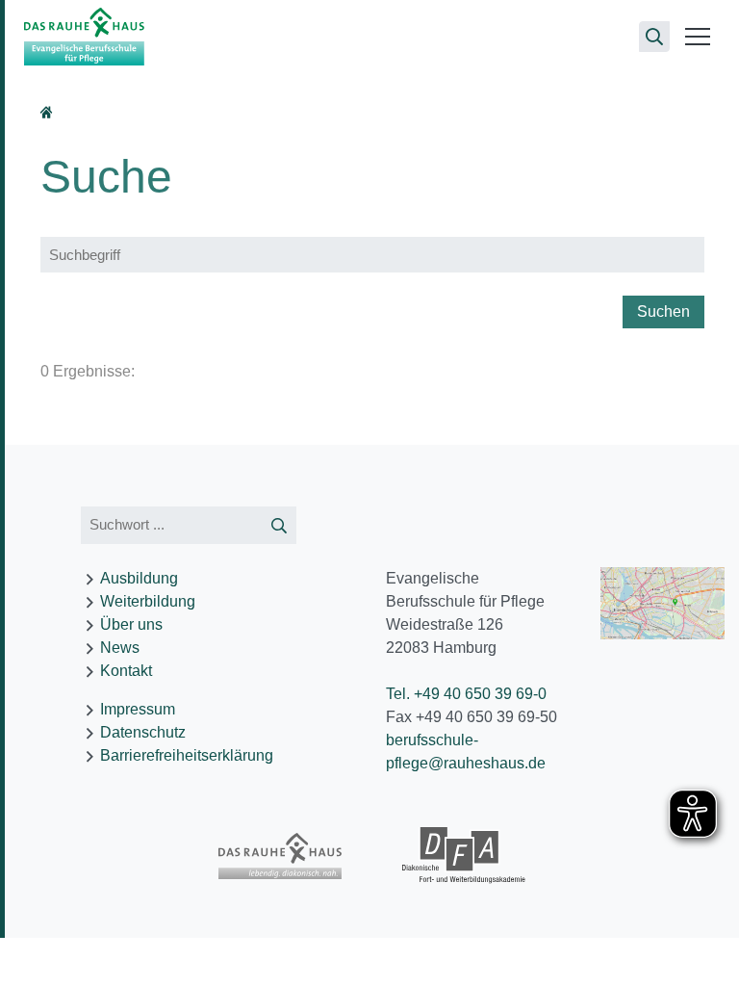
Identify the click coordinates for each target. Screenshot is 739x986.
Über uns (131, 624)
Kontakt (126, 670)
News (120, 647)
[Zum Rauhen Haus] (280, 856)
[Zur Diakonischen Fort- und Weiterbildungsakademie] (464, 856)
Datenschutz (143, 732)
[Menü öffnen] (697, 36)
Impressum (137, 709)
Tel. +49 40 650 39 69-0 (466, 694)
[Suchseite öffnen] (654, 36)
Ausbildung (139, 578)
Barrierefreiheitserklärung (186, 755)
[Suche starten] (279, 525)
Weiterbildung (147, 601)
